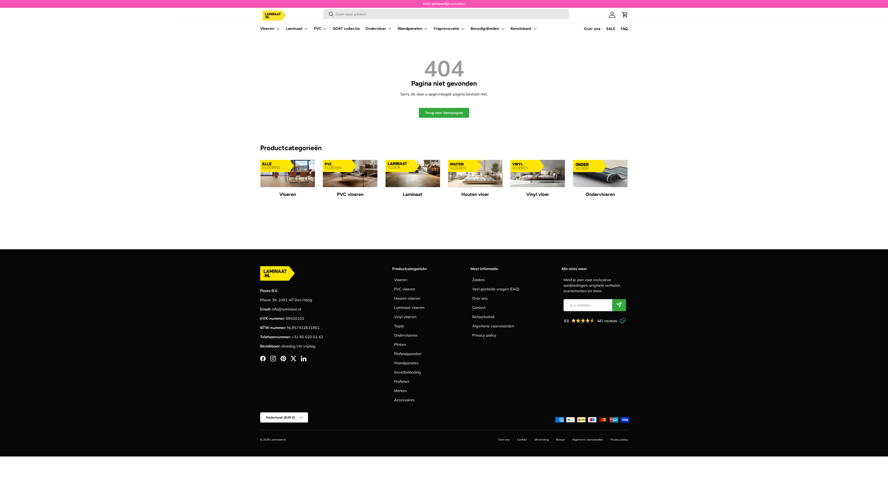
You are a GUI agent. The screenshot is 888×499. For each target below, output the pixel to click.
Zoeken (478, 279)
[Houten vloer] (475, 173)
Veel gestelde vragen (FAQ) (495, 289)
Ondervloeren (600, 194)
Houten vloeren (407, 298)
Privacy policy (484, 335)
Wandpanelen (410, 28)
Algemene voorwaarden (493, 326)
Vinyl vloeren (405, 316)
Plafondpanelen (407, 353)
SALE (610, 28)
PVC (317, 28)
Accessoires (404, 400)
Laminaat (294, 28)
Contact (479, 307)
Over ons (592, 28)
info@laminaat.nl (286, 309)
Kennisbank (521, 28)
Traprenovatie (446, 28)
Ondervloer (375, 28)
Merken (400, 390)
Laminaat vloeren (409, 307)
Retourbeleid (483, 316)
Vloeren (267, 28)
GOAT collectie (346, 28)
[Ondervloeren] (600, 173)
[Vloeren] (287, 173)
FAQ (624, 28)
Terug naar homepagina (444, 113)
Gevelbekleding (407, 372)
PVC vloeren (350, 194)
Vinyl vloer (537, 194)
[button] (625, 15)
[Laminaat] (412, 173)
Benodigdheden (485, 28)
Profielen (401, 381)
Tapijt (399, 326)
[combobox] (446, 14)
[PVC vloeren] (350, 173)
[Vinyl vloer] (537, 173)
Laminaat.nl (278, 439)
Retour (560, 439)
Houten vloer (475, 194)
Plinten (400, 344)
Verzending (541, 439)
